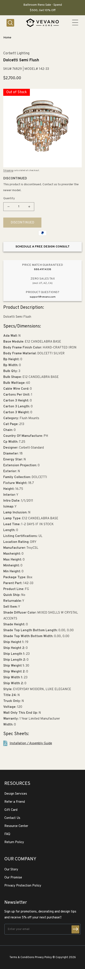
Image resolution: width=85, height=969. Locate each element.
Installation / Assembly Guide (31, 743)
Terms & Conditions (21, 957)
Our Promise (13, 878)
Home (7, 37)
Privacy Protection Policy (22, 886)
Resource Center (16, 826)
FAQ (7, 834)
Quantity (9, 198)
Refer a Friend (14, 802)
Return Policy (14, 842)
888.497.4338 (42, 269)
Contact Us (12, 818)
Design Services (15, 794)
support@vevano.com (43, 297)
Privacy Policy (43, 957)
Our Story (11, 870)
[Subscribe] (75, 929)
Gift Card (10, 810)
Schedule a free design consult (42, 247)
